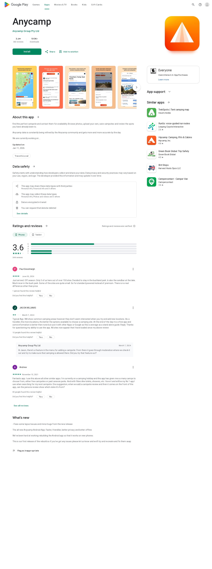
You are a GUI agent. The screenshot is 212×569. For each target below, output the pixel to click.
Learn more (163, 79)
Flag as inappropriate (26, 450)
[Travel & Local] (22, 156)
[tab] (36, 4)
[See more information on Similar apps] (168, 102)
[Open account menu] (207, 4)
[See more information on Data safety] (33, 166)
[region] (70, 40)
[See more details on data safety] (22, 213)
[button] (25, 87)
